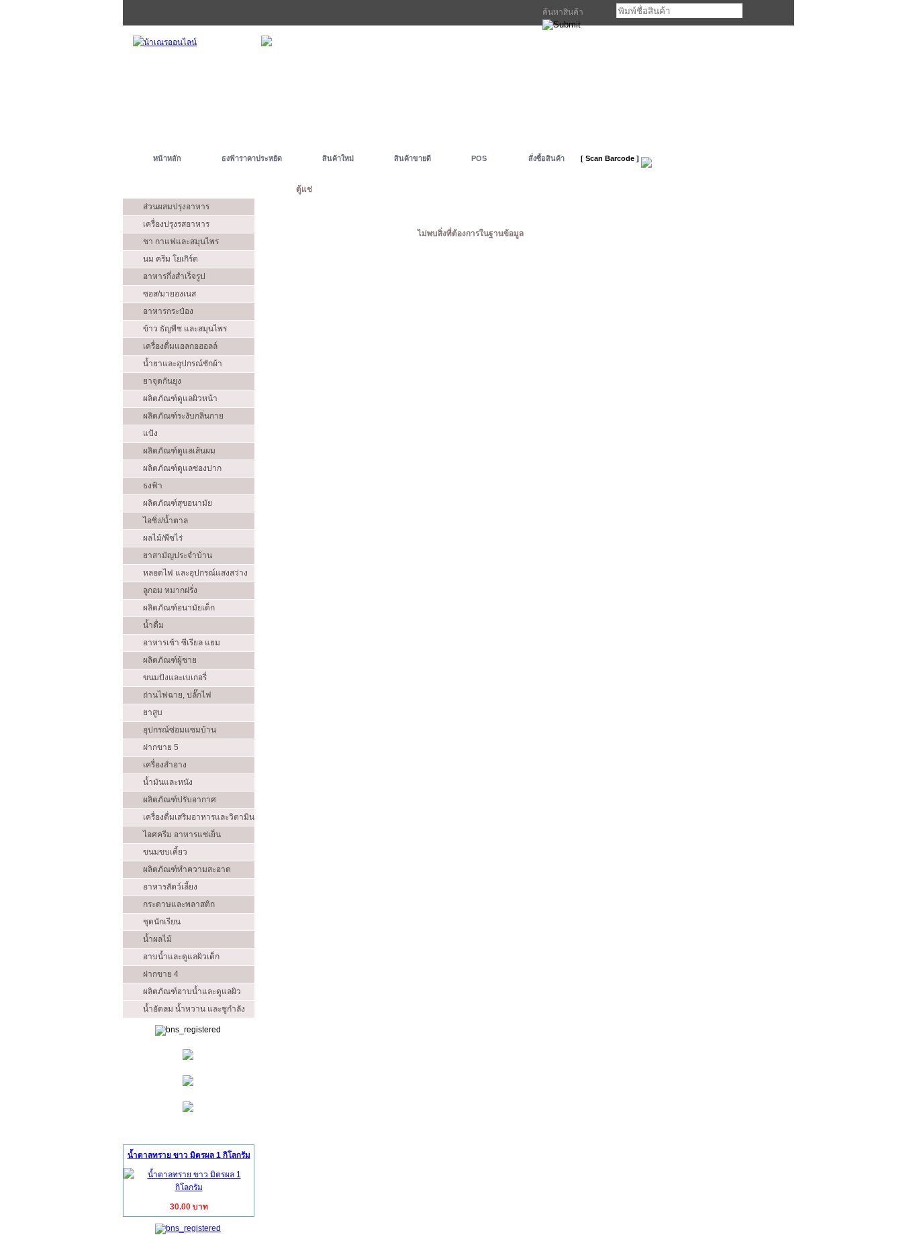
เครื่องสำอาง (165, 764)
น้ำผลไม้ (157, 939)
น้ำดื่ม (153, 625)
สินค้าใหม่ (338, 158)
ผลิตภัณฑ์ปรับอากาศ (179, 799)
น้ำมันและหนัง (168, 782)
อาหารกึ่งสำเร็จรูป (174, 276)
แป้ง (150, 433)
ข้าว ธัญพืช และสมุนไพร (185, 328)
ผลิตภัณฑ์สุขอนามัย (177, 503)
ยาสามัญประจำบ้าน (177, 555)
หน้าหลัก (167, 158)
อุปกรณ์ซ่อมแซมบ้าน (179, 730)
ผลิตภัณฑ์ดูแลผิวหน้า (180, 398)
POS (479, 158)
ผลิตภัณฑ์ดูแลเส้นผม (179, 450)
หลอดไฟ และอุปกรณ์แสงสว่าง (195, 573)
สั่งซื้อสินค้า (546, 158)
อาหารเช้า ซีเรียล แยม (181, 642)
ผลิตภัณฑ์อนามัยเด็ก (179, 607)
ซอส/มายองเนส (169, 294)
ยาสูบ (152, 712)
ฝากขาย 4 (161, 974)
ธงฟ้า (152, 485)
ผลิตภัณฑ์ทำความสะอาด (187, 869)
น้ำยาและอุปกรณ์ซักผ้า (182, 363)
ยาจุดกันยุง (162, 381)
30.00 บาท (189, 1206)
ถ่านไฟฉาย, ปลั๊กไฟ (177, 695)
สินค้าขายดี (412, 158)
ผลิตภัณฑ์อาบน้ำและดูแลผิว (192, 991)
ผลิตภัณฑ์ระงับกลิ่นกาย (183, 416)
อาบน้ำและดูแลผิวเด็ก (181, 956)
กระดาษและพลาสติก (179, 904)
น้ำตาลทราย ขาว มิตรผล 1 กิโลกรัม (189, 1155)
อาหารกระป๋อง (168, 311)
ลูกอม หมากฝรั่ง (170, 590)
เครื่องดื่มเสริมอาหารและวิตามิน (198, 817)
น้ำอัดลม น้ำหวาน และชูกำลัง (194, 1009)
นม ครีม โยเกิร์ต (170, 259)
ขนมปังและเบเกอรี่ (175, 677)
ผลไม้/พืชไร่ (163, 538)
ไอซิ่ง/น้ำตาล (165, 520)
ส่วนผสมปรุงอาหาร (176, 206)
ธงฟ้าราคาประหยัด (252, 158)
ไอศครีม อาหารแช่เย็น (182, 834)
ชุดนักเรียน (162, 921)
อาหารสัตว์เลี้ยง (170, 887)
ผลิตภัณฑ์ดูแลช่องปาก (182, 468)
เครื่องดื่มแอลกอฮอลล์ (180, 346)
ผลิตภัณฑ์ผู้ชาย (170, 660)
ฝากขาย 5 (161, 747)
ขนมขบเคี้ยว (165, 852)
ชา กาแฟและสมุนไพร (181, 241)
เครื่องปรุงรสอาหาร (176, 224)
